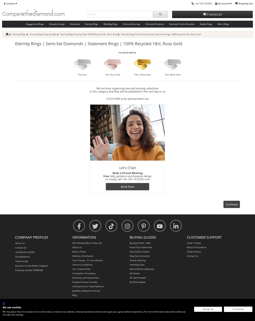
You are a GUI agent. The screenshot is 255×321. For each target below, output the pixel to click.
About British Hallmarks (142, 269)
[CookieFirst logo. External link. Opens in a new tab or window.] (4, 303)
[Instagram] (127, 226)
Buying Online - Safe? (140, 243)
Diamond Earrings (131, 24)
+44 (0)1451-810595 (25, 252)
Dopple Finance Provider (85, 282)
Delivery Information (83, 256)
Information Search (140, 251)
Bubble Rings (206, 24)
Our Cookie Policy (81, 269)
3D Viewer (135, 273)
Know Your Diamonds (141, 247)
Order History (194, 251)
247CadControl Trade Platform (88, 286)
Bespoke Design (57, 24)
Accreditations (22, 256)
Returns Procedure (196, 247)
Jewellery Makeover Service (86, 290)
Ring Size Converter (140, 256)
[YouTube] (160, 226)
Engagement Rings (35, 24)
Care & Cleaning (138, 260)
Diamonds (75, 24)
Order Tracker (194, 243)
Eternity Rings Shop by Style (43, 34)
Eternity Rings (91, 24)
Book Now (127, 187)
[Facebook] (79, 226)
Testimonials (21, 261)
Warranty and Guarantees (85, 277)
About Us (20, 243)
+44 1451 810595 (203, 3)
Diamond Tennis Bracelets (182, 24)
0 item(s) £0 (214, 14)
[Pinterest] (144, 226)
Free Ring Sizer (137, 264)
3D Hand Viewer (138, 277)
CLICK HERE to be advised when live (127, 98)
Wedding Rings (110, 24)
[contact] (193, 3)
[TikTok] (111, 226)
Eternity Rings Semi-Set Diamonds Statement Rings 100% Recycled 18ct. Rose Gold (161, 34)
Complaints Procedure (83, 273)
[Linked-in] (176, 226)
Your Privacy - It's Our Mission (87, 260)
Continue (232, 204)
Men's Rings (223, 24)
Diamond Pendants (155, 24)
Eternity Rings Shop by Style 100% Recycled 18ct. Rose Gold (88, 34)
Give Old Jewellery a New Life (87, 243)
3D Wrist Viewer (138, 282)
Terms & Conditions (82, 264)
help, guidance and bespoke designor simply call (127, 176)
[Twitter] (95, 226)
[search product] (160, 14)
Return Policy (79, 251)
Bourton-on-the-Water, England (31, 265)
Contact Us (20, 247)
